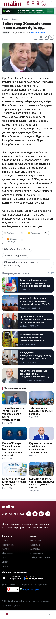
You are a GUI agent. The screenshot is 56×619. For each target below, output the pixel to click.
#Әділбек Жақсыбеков (17, 249)
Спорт (5, 561)
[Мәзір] (21, 614)
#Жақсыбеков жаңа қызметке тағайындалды (21, 264)
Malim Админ (38, 32)
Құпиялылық (36, 553)
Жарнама (35, 544)
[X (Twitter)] (51, 37)
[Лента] (35, 614)
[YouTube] (33, 3)
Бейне (5, 566)
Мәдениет (7, 553)
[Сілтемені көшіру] (36, 37)
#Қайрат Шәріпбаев (15, 255)
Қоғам (5, 548)
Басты (5, 19)
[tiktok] (47, 513)
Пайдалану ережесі (40, 557)
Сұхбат (6, 557)
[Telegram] (41, 37)
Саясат (15, 19)
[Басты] (7, 614)
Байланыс (35, 548)
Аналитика (8, 544)
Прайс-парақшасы (11, 605)
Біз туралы (35, 540)
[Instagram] (28, 3)
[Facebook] (38, 3)
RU (49, 3)
